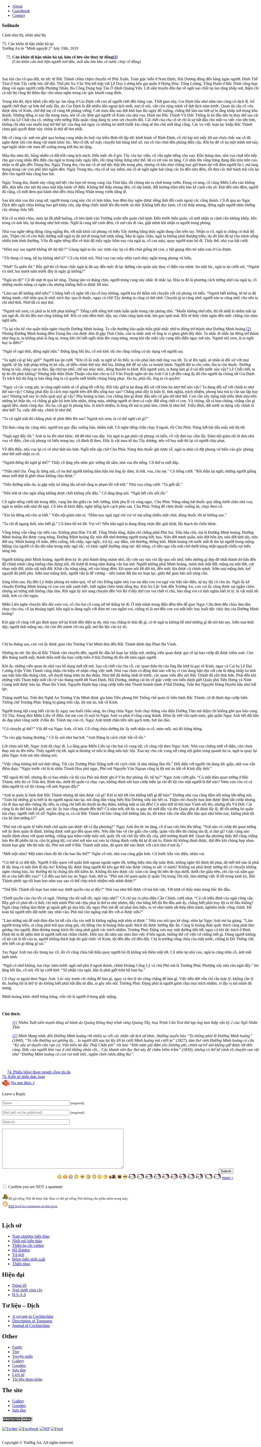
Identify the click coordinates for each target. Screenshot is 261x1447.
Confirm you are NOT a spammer (35, 1187)
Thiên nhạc (21, 1264)
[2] (248, 329)
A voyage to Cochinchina (32, 1316)
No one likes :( (23, 1083)
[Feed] (45, 1429)
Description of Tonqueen (32, 1321)
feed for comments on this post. (33, 1206)
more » (227, 1177)
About (17, 6)
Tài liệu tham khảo (27, 1379)
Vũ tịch (18, 1254)
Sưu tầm (19, 1370)
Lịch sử (18, 1375)
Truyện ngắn (22, 1356)
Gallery (18, 1361)
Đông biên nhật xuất (28, 1259)
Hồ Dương (21, 1250)
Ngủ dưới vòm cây (27, 1290)
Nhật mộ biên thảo (27, 1241)
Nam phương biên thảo (30, 1236)
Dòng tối (19, 1285)
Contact (18, 15)
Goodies (19, 1365)
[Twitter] (10, 1429)
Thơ (15, 1352)
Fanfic (17, 1347)
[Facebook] (28, 1429)
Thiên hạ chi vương (28, 1245)
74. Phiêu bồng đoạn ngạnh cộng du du (39, 1072)
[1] (115, 57)
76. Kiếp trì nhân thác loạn (23, 1076)
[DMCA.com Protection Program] (17, 1420)
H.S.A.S (19, 1294)
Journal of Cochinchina (31, 1325)
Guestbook (21, 11)
